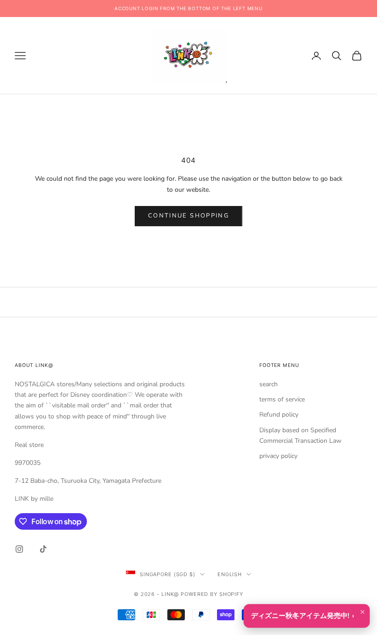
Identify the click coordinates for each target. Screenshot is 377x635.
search (268, 384)
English (229, 574)
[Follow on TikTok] (43, 549)
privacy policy (278, 456)
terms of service (282, 399)
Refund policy (278, 414)
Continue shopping (188, 216)
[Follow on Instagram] (19, 549)
